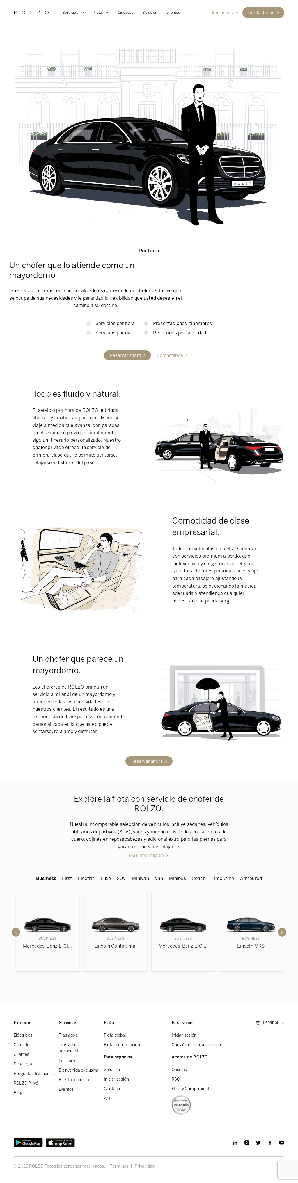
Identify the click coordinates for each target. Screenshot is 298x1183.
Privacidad (145, 1166)
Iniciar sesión (116, 1079)
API (107, 1098)
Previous (16, 932)
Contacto (113, 1088)
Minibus (177, 878)
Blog (18, 1092)
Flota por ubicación (122, 1044)
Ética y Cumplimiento (192, 1088)
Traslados (68, 1035)
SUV (121, 878)
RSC (176, 1079)
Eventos (66, 1089)
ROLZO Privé (26, 1083)
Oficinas (179, 1069)
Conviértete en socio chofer (198, 1044)
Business (46, 878)
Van (159, 878)
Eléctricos (23, 1035)
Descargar (24, 1064)
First (67, 878)
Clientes (173, 12)
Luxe (106, 878)
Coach (199, 878)
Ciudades (126, 12)
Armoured (251, 878)
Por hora (67, 1060)
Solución (150, 12)
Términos (119, 1166)
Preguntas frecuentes (35, 1073)
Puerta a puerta (74, 1079)
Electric (86, 878)
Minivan (140, 878)
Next (282, 932)
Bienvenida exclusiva (78, 1070)
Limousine (223, 878)
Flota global (115, 1035)
